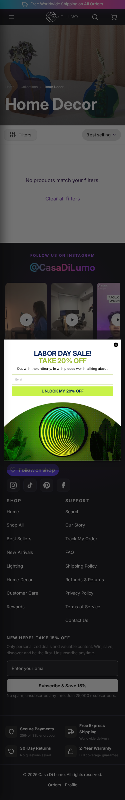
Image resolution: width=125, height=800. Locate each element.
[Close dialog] (115, 344)
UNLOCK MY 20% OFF (62, 390)
